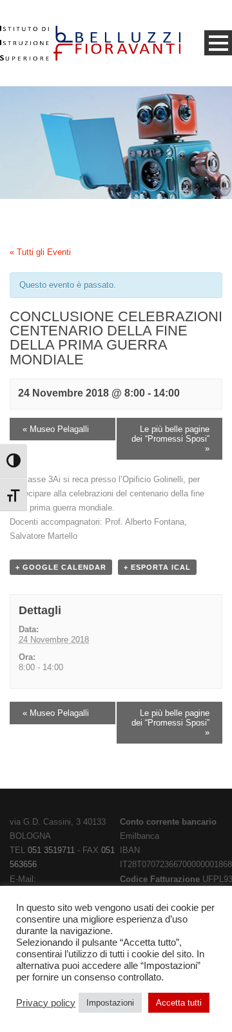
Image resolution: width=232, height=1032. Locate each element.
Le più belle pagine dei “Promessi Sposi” (170, 438)
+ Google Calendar (60, 567)
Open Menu (218, 42)
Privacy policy (45, 1003)
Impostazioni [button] (110, 1003)
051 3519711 (51, 850)
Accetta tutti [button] (179, 1003)
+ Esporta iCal (157, 567)
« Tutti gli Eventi (40, 252)
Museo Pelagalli (56, 429)
